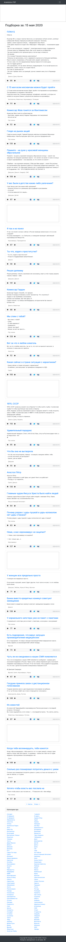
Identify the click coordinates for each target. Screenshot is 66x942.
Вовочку (37, 923)
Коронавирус (12, 542)
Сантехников (38, 902)
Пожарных (10, 894)
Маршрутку (10, 870)
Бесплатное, (12, 99)
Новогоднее (11, 883)
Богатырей (10, 833)
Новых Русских (39, 881)
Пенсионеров (11, 889)
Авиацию (37, 824)
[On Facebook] (30, 80)
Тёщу (8, 919)
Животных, (19, 99)
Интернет (10, 856)
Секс (8, 906)
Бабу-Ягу (10, 829)
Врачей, (10, 672)
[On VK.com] (38, 80)
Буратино (10, 837)
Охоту (9, 887)
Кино (35, 858)
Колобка (9, 862)
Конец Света (38, 860)
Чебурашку (37, 837)
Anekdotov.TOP (10, 2)
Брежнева (37, 831)
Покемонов (10, 893)
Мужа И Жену (11, 877)
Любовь (36, 866)
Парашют (37, 885)
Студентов (37, 912)
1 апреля (37, 814)
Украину (20, 419)
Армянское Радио (12, 825)
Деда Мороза (11, 843)
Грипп (10, 370)
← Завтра (29, 804)
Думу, (15, 76)
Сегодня (9, 814)
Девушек (11, 461)
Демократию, (12, 694)
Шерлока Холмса (39, 904)
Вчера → (37, 804)
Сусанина (10, 916)
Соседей (9, 912)
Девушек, (11, 172)
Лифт (8, 868)
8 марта (36, 816)
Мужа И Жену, (24, 587)
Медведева (10, 871)
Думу (10, 758)
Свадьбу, (22, 172)
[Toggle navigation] (59, 2)
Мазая (36, 868)
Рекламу (9, 902)
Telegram (37, 916)
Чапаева (9, 839)
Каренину (37, 856)
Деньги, (10, 76)
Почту (36, 887)
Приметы (37, 893)
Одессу (36, 883)
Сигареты (10, 910)
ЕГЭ (8, 850)
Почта (44, 938)
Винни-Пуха (10, 923)
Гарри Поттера (11, 852)
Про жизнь (11, 120)
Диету (36, 845)
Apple (36, 820)
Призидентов (21, 240)
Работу (36, 898)
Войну (9, 925)
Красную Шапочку (40, 864)
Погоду (36, 889)
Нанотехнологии (39, 877)
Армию (36, 822)
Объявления (10, 885)
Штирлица (37, 906)
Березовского (38, 827)
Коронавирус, (28, 99)
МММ (8, 873)
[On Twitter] (34, 80)
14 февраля (10, 816)
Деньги (10, 260)
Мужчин (20, 76)
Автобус (37, 825)
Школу (9, 908)
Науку (29, 672)
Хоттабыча (37, 852)
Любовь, (17, 587)
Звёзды (36, 929)
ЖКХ (35, 927)
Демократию (38, 841)
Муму (36, 873)
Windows (37, 925)
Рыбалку (37, 900)
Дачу (35, 839)
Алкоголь (11, 351)
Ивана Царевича (12, 858)
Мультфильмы (11, 875)
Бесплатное (10, 831)
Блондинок (37, 829)
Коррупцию (37, 862)
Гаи (35, 848)
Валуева (36, 919)
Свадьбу (37, 914)
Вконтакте (37, 921)
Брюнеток (37, 833)
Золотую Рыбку (12, 931)
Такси (9, 917)
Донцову (9, 848)
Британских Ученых (13, 835)
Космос (9, 866)
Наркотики (10, 881)
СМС (27, 172)
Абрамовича (11, 820)
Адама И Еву (38, 818)
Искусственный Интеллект (16, 501)
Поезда (9, 891)
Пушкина (37, 896)
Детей (16, 195)
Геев (35, 850)
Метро (36, 870)
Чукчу (9, 841)
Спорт (36, 910)
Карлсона (10, 860)
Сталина (9, 914)
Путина (23, 694)
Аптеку (9, 824)
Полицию (36, 99)
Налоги (9, 879)
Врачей (10, 646)
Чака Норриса (38, 835)
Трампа (36, 917)
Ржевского (10, 904)
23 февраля (10, 818)
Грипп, (10, 482)
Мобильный (38, 871)
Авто (8, 827)
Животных (16, 305)
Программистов (12, 898)
